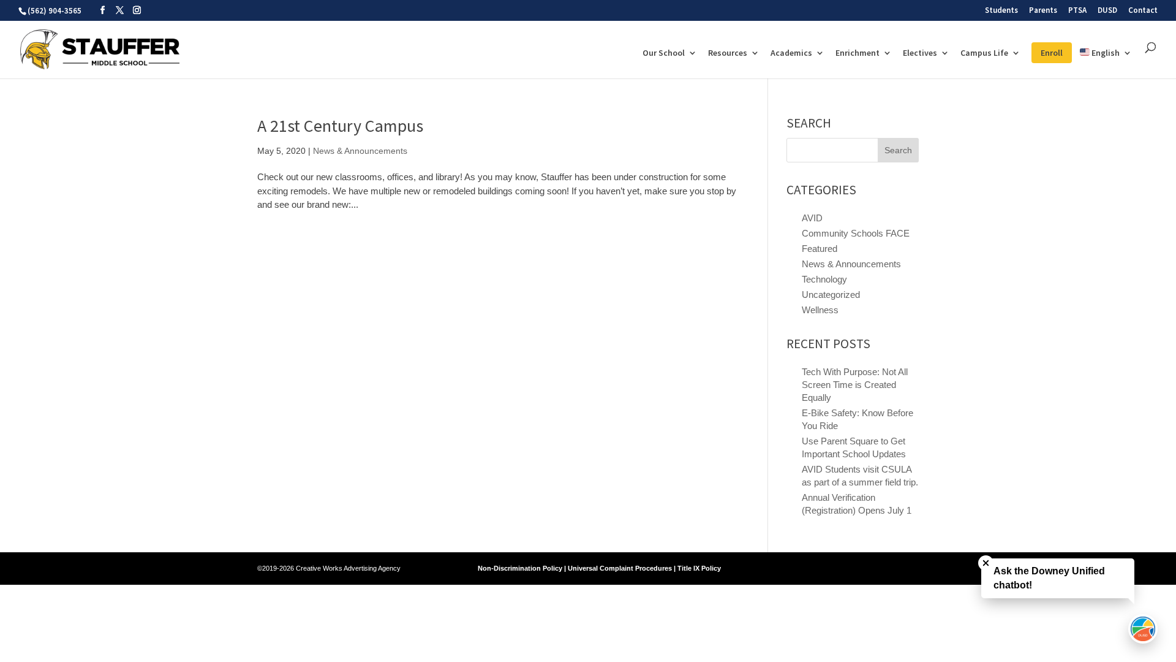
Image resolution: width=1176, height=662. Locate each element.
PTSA (1077, 10)
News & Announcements (360, 151)
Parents (1043, 10)
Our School (664, 53)
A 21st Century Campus (340, 126)
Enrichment (857, 53)
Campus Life (984, 53)
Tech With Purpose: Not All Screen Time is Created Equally (855, 385)
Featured (819, 248)
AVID (812, 218)
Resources (727, 53)
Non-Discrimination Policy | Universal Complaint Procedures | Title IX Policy (599, 568)
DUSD (1107, 10)
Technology (824, 279)
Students (1001, 10)
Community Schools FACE (856, 233)
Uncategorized (831, 294)
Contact (1143, 10)
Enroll (1052, 52)
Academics (791, 53)
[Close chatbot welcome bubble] (985, 563)
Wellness (820, 310)
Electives (920, 53)
